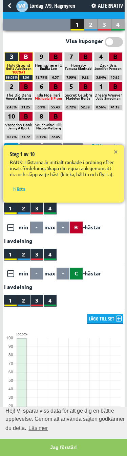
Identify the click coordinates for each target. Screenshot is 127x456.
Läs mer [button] (38, 428)
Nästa (19, 189)
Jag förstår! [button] (63, 447)
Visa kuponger (84, 41)
